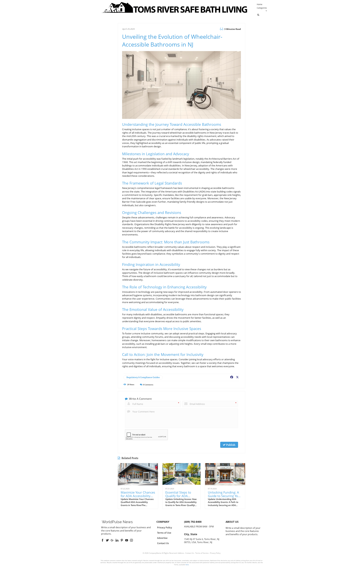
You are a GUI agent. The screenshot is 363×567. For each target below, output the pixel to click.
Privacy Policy (215, 553)
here (187, 565)
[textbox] (117, 521)
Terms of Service (202, 553)
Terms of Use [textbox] (164, 533)
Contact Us (189, 553)
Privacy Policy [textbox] (164, 527)
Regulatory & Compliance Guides (143, 377)
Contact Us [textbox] (163, 543)
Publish (230, 444)
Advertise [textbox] (162, 538)
